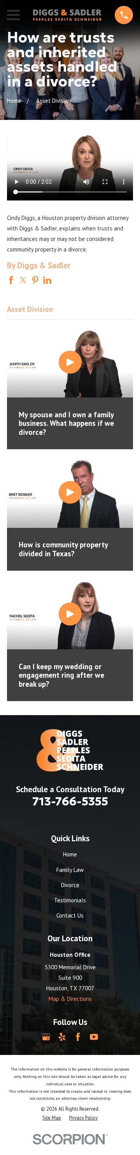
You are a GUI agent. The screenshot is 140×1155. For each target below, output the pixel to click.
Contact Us (70, 915)
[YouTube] (94, 1037)
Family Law (70, 870)
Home (70, 854)
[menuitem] (51, 1117)
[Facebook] (78, 1037)
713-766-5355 (70, 801)
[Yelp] (62, 1037)
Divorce (70, 885)
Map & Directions (70, 998)
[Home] (67, 15)
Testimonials (70, 900)
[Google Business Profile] (46, 1037)
